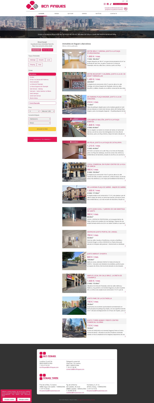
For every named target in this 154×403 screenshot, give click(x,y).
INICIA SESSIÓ (47, 50)
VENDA (57, 13)
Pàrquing (32, 64)
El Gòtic (32, 77)
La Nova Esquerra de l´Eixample (39, 86)
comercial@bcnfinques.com (75, 369)
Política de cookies (86, 399)
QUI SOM (70, 13)
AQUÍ (3, 395)
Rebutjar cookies (24, 399)
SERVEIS (84, 13)
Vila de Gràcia (34, 98)
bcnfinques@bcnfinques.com (49, 367)
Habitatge (32, 60)
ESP (127, 1)
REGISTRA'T (36, 50)
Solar (39, 64)
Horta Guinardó (34, 82)
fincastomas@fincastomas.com (50, 391)
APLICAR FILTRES (42, 129)
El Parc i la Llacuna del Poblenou (39, 79)
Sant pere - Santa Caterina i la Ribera (40, 91)
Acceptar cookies (9, 399)
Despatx (41, 60)
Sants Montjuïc (34, 93)
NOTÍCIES (98, 13)
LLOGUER (41, 13)
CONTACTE (113, 13)
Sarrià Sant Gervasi (35, 96)
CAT (123, 1)
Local (48, 60)
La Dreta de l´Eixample (36, 84)
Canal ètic (93, 399)
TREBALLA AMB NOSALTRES (120, 4)
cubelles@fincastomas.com (75, 393)
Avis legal (80, 399)
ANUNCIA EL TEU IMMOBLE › (42, 139)
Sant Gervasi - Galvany (36, 89)
